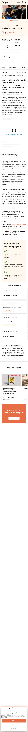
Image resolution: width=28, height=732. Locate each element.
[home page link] (5, 2)
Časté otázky (22, 67)
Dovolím (14, 720)
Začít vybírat (14, 418)
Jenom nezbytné (14, 724)
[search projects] (22, 2)
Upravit (13, 728)
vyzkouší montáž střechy (19, 224)
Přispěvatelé (12, 67)
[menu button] (25, 2)
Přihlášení (18, 2)
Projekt (4, 67)
